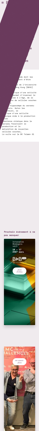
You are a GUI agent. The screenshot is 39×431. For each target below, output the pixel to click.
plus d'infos (19, 271)
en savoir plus (19, 362)
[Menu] (2, 2)
